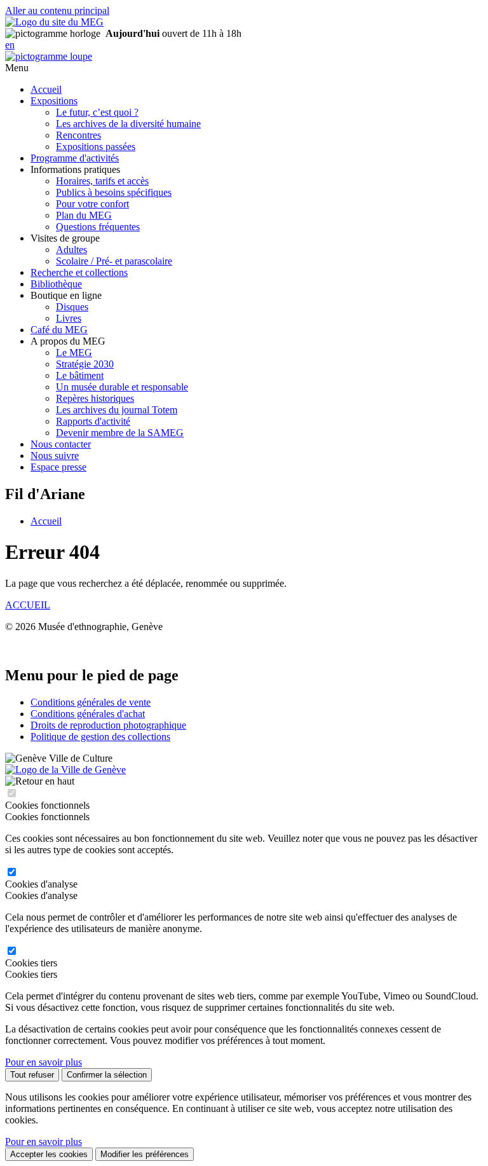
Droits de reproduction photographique (108, 725)
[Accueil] (54, 22)
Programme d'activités (74, 158)
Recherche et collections (79, 272)
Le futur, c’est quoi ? (97, 112)
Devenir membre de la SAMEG (120, 432)
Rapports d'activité (93, 421)
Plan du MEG (84, 215)
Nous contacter (60, 444)
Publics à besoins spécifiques (114, 192)
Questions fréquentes (98, 226)
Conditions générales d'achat (87, 713)
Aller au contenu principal (57, 10)
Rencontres (78, 135)
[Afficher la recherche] (48, 56)
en (10, 44)
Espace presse (58, 467)
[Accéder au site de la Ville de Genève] (65, 769)
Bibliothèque (56, 283)
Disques (72, 306)
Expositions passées (95, 146)
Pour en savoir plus (43, 1062)
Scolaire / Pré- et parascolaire (114, 261)
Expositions (54, 100)
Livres (68, 318)
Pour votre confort (92, 203)
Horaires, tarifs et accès (102, 180)
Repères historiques (95, 398)
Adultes (71, 249)
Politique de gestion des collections (100, 736)
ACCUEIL (27, 605)
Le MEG (74, 352)
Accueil (46, 89)
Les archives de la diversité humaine (128, 123)
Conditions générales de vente (90, 702)
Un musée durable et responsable (122, 386)
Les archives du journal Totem (116, 409)
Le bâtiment (80, 375)
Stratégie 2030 (85, 364)
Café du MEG (59, 329)
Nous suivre (54, 455)
